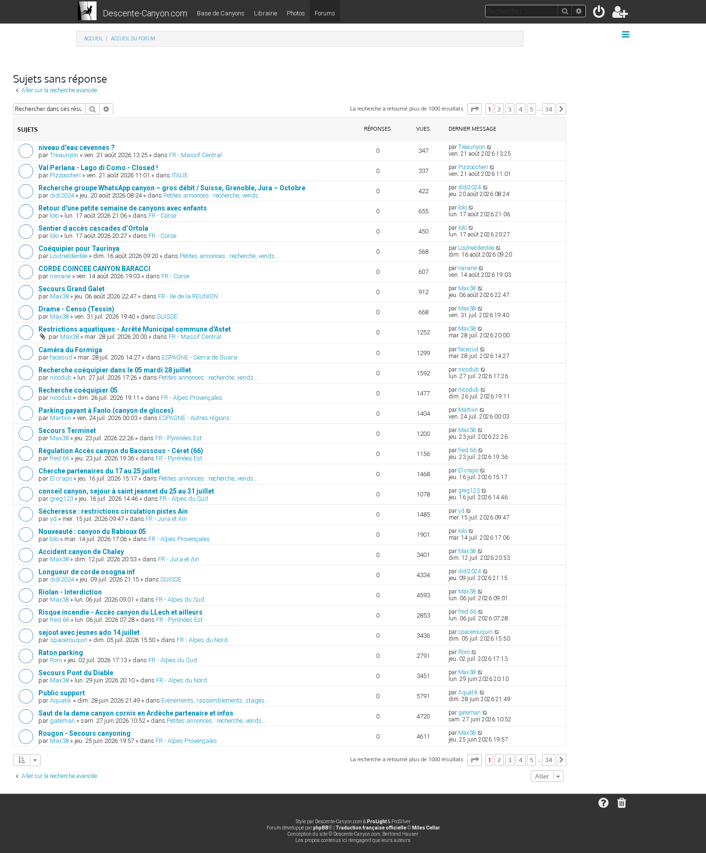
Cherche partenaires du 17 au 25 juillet (99, 471)
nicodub (61, 377)
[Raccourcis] (626, 34)
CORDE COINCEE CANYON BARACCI (94, 268)
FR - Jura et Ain (166, 518)
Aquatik (61, 700)
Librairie (265, 13)
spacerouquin (68, 639)
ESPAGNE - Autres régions (194, 417)
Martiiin (60, 417)
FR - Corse (162, 215)
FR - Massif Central (195, 155)
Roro (56, 660)
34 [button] (548, 109)
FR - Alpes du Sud (183, 498)
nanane (60, 276)
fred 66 (59, 458)
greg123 (61, 498)
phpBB (321, 827)
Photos (296, 13)
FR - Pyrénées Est (178, 438)
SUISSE (167, 316)
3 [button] (509, 109)
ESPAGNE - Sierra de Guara (199, 357)
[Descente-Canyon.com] (87, 11)
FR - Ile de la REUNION (188, 296)
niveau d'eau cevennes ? (76, 147)
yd (53, 518)
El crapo (61, 478)
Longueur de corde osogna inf (86, 572)
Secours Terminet (67, 430)
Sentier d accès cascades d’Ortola (93, 228)
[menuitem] (600, 13)
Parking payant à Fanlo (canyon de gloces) (105, 410)
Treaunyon (64, 155)
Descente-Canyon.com (145, 13)
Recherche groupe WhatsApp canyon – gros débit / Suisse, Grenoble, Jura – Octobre (171, 188)
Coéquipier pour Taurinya (79, 248)
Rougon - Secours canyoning (84, 733)
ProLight (377, 821)
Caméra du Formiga (70, 350)
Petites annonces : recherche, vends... (213, 195)
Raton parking (60, 652)
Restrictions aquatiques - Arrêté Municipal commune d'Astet (134, 329)
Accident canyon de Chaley (81, 552)
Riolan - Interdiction (70, 592)
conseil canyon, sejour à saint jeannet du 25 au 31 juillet (126, 491)
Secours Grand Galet (71, 289)
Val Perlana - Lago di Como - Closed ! (98, 168)
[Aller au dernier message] (490, 147)
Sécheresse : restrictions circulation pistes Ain (113, 511)
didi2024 (62, 195)
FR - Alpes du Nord (202, 639)
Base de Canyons (220, 13)
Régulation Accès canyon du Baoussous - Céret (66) (120, 451)
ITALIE (179, 175)
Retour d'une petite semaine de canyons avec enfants (122, 208)
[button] (474, 109)
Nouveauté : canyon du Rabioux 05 (92, 531)
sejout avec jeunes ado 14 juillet (89, 632)
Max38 (59, 296)
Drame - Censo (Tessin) (76, 309)
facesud (61, 357)
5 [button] (531, 109)
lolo (54, 215)
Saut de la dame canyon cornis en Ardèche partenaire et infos (135, 713)
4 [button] (521, 109)
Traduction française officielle (371, 827)
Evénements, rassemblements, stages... (215, 700)
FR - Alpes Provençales (191, 397)
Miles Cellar (426, 827)
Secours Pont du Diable (75, 673)
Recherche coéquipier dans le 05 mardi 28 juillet (114, 370)
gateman (62, 720)
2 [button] (499, 109)
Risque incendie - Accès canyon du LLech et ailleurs (120, 612)
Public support (61, 693)
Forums (325, 13)
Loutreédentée (68, 256)
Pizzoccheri (65, 175)
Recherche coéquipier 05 (78, 390)
